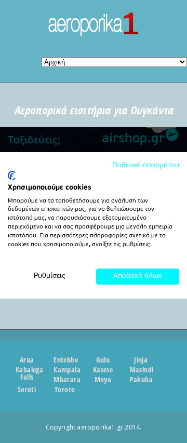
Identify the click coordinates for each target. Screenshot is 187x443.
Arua (27, 360)
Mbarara (65, 379)
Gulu (103, 360)
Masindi (141, 369)
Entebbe (65, 360)
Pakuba (141, 379)
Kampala (65, 369)
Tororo (65, 389)
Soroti (27, 389)
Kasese (103, 369)
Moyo (103, 379)
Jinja (141, 360)
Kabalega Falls (27, 373)
